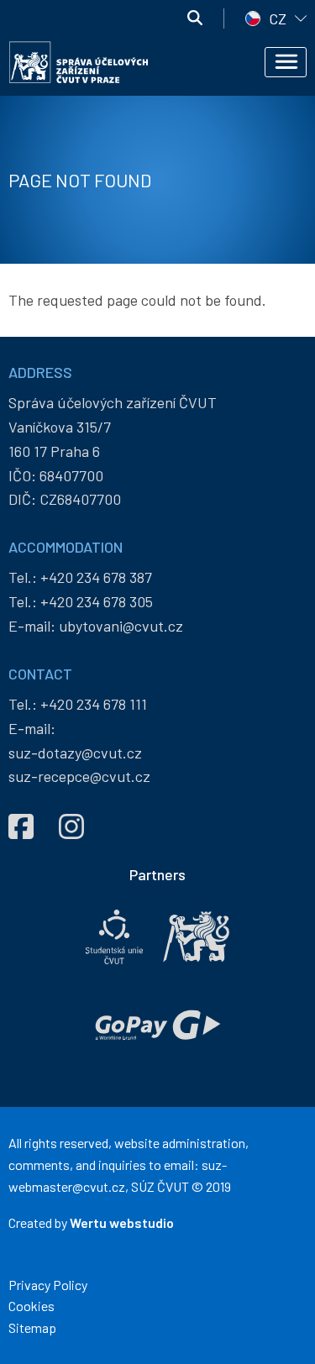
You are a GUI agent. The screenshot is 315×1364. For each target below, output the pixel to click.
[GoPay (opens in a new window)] (158, 1025)
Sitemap (32, 1327)
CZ (277, 18)
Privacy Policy (47, 1285)
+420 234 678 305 (96, 601)
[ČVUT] (196, 937)
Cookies (31, 1306)
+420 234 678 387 (96, 577)
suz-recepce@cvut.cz (79, 776)
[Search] (195, 18)
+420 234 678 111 (93, 704)
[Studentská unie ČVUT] (114, 937)
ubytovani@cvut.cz (121, 625)
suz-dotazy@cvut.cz (75, 752)
